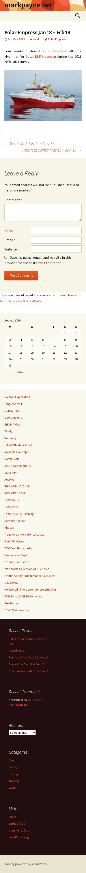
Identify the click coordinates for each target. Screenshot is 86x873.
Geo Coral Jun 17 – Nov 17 (29, 143)
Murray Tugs (12, 411)
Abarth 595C (17, 650)
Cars (12, 760)
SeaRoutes (11, 603)
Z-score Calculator (16, 562)
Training (14, 781)
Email (9, 240)
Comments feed (19, 830)
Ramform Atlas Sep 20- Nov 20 (28, 657)
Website (10, 249)
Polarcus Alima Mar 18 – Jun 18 (52, 150)
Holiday (14, 774)
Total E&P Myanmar (40, 56)
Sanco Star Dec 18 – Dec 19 (26, 664)
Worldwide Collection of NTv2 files (26, 569)
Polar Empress (57, 39)
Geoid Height (13, 418)
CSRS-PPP (11, 473)
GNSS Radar (12, 500)
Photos (9, 528)
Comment (13, 200)
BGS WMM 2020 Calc (17, 486)
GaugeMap (11, 583)
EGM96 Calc (11, 459)
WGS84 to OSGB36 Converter (23, 596)
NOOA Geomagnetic (17, 466)
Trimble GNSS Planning (19, 514)
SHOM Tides (12, 424)
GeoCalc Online (14, 541)
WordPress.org (19, 837)
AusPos (9, 479)
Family (13, 767)
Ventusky (10, 438)
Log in (13, 817)
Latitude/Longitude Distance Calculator (30, 576)
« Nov (19, 372)
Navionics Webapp (16, 452)
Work (36, 39)
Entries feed (17, 824)
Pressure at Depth (16, 555)
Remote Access (14, 521)
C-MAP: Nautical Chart (18, 445)
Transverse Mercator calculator (25, 534)
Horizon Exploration (17, 397)
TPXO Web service (16, 610)
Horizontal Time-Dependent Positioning (30, 589)
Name (10, 230)
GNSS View (11, 507)
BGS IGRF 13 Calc (15, 493)
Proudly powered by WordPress (25, 864)
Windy (8, 431)
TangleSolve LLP (15, 404)
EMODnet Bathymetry (18, 548)
